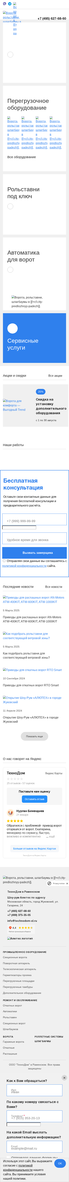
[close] (67, 883)
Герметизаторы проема (17, 975)
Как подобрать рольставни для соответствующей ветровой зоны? (26, 655)
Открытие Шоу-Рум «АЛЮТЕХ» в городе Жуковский (31, 719)
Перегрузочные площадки (18, 980)
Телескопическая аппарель (19, 969)
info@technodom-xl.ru (22, 921)
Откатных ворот (12, 1005)
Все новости (54, 586)
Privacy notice (58, 883)
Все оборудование (22, 157)
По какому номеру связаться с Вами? (33, 1105)
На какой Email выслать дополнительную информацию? (34, 1135)
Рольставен (10, 1017)
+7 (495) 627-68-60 (52, 18)
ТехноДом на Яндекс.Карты (34, 855)
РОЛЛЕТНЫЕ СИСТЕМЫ (49, 1037)
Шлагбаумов (10, 1029)
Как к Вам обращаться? (27, 1081)
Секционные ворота (15, 957)
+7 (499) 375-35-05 (19, 915)
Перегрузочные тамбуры (18, 986)
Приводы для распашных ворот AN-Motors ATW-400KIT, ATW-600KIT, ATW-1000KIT (32, 619)
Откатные (9, 1047)
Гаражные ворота (13, 1041)
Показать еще (34, 736)
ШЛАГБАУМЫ (43, 1041)
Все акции (55, 375)
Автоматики (10, 1011)
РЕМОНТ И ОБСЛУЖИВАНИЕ (20, 1000)
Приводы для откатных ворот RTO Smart (31, 685)
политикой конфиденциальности (24, 565)
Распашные (10, 1053)
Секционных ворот (14, 1023)
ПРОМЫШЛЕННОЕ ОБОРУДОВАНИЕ (24, 952)
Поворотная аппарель (16, 963)
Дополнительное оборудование (22, 992)
